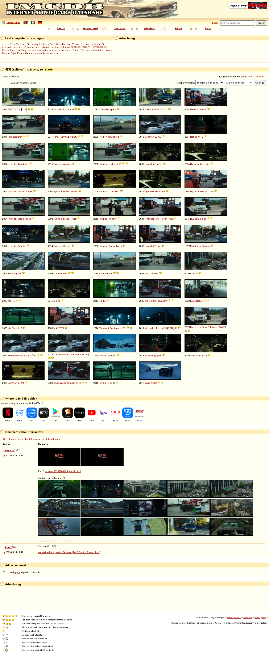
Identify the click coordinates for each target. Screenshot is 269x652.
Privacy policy (260, 617)
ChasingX (260, 76)
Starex (28, 191)
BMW (10, 109)
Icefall (66, 47)
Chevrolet (104, 109)
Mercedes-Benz (153, 328)
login (17, 572)
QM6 (158, 355)
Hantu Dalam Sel (74, 50)
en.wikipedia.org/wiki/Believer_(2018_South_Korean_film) (69, 552)
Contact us (247, 617)
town (25, 164)
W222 (35, 355)
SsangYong (59, 382)
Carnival (107, 273)
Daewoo (149, 109)
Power (163, 218)
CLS (164, 328)
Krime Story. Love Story (14, 50)
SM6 (22, 382)
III (20, 273)
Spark (113, 109)
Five (106, 136)
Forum (178, 28)
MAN (56, 328)
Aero (20, 164)
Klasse (214, 327)
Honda (194, 136)
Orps (13, 53)
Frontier (206, 246)
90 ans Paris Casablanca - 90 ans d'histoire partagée (63, 44)
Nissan (103, 355)
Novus (203, 109)
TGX (61, 328)
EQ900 (157, 136)
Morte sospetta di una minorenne (46, 50)
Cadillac (58, 109)
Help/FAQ (149, 28)
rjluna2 (8, 547)
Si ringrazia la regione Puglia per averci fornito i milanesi (53, 46)
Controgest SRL (234, 617)
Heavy (203, 191)
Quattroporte (116, 328)
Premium (162, 300)
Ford (10, 136)
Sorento (198, 300)
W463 (222, 327)
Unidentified (90, 28)
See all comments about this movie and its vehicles (31, 439)
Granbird (153, 273)
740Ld (17, 109)
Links (208, 28)
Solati (203, 218)
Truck (210, 191)
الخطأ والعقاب (37, 44)
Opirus (152, 300)
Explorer (17, 136)
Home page (13, 22)
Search (61, 28)
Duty (74, 136)
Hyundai (12, 164)
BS (161, 109)
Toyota (102, 382)
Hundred (114, 136)
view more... (50, 53)
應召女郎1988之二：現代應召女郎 (88, 47)
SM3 (204, 355)
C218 (170, 328)
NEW (156, 109)
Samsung (150, 355)
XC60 (154, 382)
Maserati (104, 328)
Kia (192, 246)
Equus (158, 164)
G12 (24, 109)
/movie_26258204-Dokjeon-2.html (63, 471)
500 (29, 355)
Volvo (147, 382)
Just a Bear (8, 44)
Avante (67, 164)
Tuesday (21, 44)
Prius (109, 382)
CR (199, 136)
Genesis (149, 136)
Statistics (120, 28)
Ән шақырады (33, 53)
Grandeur (114, 191)
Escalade (68, 109)
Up (114, 355)
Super (68, 136)
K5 (195, 273)
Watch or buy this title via (15, 403)
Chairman (72, 382)
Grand (21, 191)
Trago (157, 246)
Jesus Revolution (95, 50)
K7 (104, 300)
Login (215, 22)
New (156, 218)
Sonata (21, 246)
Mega (21, 218)
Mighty (114, 164)
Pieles (20, 53)
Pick (110, 355)
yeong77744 (247, 76)
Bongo (197, 246)
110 (165, 109)
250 (63, 136)
